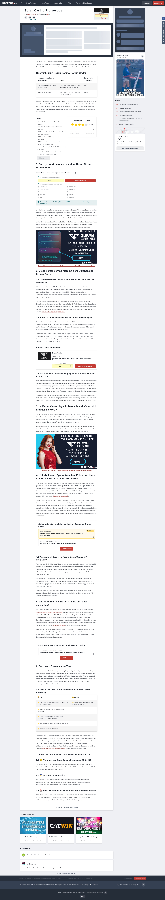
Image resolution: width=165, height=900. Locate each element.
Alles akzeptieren (140, 878)
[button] (67, 177)
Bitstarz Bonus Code (58, 625)
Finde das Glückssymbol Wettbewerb (53, 748)
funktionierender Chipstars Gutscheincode (49, 612)
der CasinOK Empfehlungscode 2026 (53, 312)
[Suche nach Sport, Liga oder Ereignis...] (21, 3)
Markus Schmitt (31, 14)
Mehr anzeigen (43, 158)
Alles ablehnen (128, 878)
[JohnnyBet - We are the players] (9, 3)
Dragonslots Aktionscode (60, 496)
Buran (82, 896)
